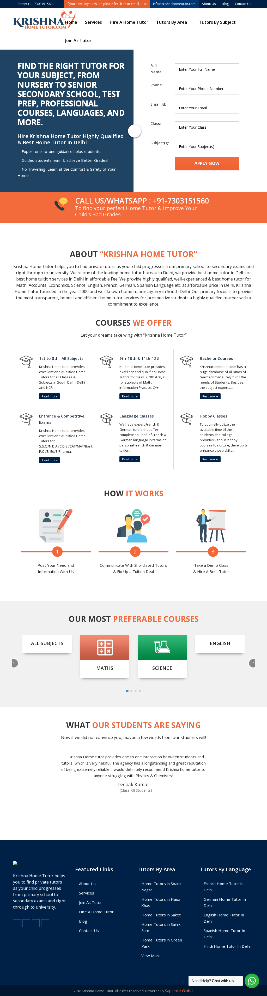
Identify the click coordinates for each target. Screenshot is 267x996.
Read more (49, 396)
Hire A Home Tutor (129, 22)
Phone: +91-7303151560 (34, 4)
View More (151, 955)
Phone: (156, 84)
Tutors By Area (171, 22)
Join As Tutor (78, 40)
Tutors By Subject (217, 22)
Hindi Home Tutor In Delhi (227, 946)
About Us (87, 883)
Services (93, 22)
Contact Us (89, 930)
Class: (155, 123)
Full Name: (156, 68)
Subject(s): (159, 142)
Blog (83, 921)
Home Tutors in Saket (161, 914)
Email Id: (158, 104)
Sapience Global (179, 990)
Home (71, 22)
